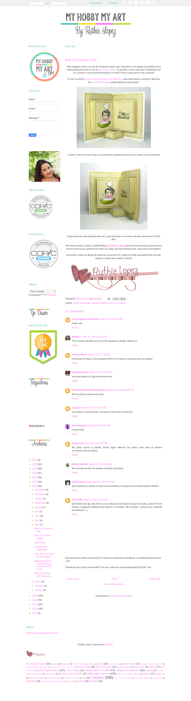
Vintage (70, 681)
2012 (35, 604)
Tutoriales (31, 681)
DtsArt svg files (123, 667)
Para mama (40, 542)
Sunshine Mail (54, 678)
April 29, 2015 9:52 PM (103, 482)
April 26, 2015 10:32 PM (122, 390)
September (40, 503)
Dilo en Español (103, 667)
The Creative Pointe (123, 678)
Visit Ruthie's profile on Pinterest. (42, 633)
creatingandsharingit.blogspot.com (90, 390)
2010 (35, 613)
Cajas (100, 664)
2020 (35, 464)
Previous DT (96, 3)
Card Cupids (114, 664)
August (38, 507)
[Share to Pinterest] (124, 298)
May (37, 520)
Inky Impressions (49, 670)
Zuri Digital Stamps (100, 82)
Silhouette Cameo (89, 303)
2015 (35, 486)
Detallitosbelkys (80, 372)
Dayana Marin (79, 354)
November (40, 494)
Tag (84, 678)
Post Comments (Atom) (120, 596)
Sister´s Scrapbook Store (128, 674)
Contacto (113, 3)
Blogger (109, 644)
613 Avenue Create (35, 664)
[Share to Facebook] (122, 298)
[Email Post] (108, 298)
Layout (149, 670)
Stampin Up (160, 674)
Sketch (146, 674)
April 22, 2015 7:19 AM (98, 354)
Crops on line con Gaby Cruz (63, 667)
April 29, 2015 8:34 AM (100, 464)
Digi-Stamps (84, 667)
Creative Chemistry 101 (151, 664)
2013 (35, 600)
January (39, 590)
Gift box (152, 667)
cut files (80, 681)
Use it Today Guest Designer (52, 681)
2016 (35, 482)
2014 (35, 595)
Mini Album (50, 674)
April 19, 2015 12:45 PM (95, 337)
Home (114, 579)
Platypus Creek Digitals (70, 674)
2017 (35, 477)
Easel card (139, 667)
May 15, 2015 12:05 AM (95, 499)
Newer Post (73, 579)
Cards (76, 303)
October (39, 498)
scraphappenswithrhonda (85, 319)
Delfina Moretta (80, 464)
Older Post (155, 579)
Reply (75, 327)
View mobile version (114, 584)
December (40, 490)
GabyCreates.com (81, 482)
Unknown (77, 408)
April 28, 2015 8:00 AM (98, 425)
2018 (35, 473)
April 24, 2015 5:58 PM (101, 372)
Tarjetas (103, 303)
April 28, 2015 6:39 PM (96, 443)
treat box (93, 681)
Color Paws (129, 664)
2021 (35, 460)
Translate (51, 295)
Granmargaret (79, 425)
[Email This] (114, 298)
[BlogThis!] (116, 298)
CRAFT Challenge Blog (83, 664)
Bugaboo (65, 664)
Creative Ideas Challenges (36, 667)
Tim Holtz (157, 678)
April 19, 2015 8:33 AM (111, 319)
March (38, 581)
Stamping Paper (36, 678)
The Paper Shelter (142, 678)
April (37, 525)
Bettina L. (77, 337)
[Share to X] (119, 298)
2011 (34, 609)
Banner (54, 664)
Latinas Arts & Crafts (96, 670)
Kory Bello (77, 499)
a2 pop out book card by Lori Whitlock (104, 79)
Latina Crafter (72, 670)
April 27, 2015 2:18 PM (94, 408)
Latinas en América (127, 670)
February (39, 586)
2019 (35, 468)
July (37, 511)
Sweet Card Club (71, 678)
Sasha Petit (78, 443)
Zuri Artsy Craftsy (107, 70)
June (37, 516)
